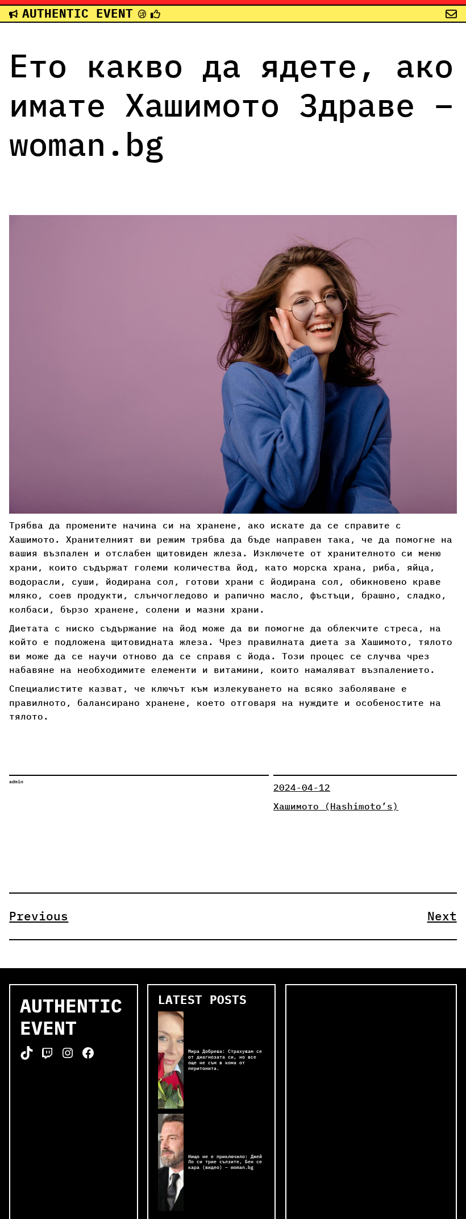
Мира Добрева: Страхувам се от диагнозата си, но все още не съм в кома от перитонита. (225, 1060)
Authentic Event (77, 13)
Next (442, 916)
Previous (38, 916)
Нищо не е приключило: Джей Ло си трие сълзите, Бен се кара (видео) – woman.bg (225, 1162)
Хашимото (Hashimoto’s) (335, 806)
